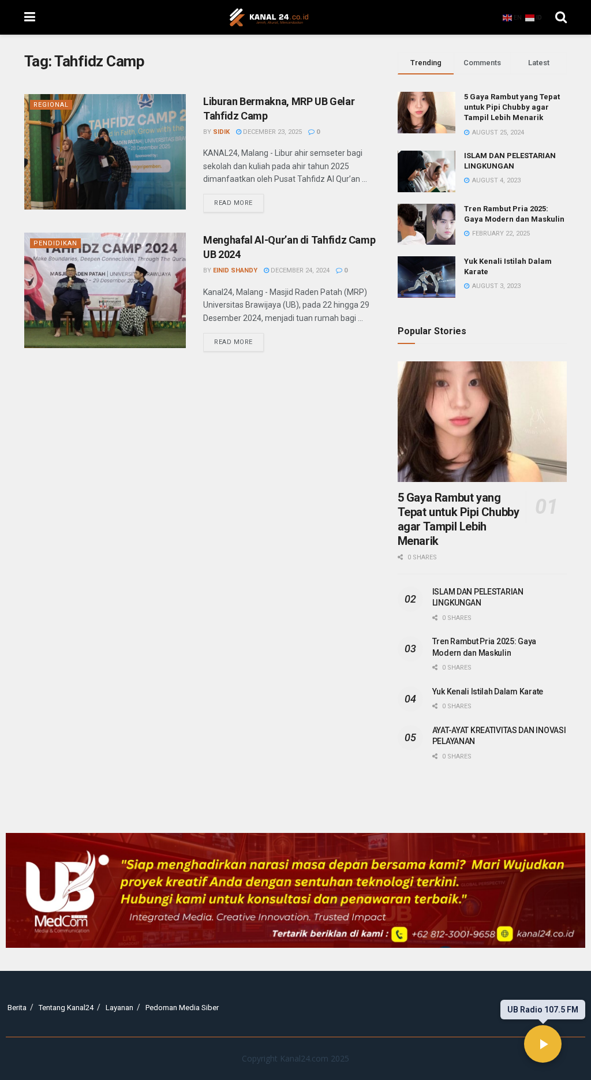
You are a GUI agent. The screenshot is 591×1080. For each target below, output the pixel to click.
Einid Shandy (235, 270)
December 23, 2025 (271, 132)
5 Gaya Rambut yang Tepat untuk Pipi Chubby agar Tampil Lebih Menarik (512, 107)
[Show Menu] (29, 17)
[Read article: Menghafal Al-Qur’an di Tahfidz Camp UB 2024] (105, 290)
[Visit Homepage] (269, 17)
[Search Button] (561, 17)
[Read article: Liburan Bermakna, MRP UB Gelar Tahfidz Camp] (105, 152)
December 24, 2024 (299, 270)
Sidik (221, 132)
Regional (51, 105)
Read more (239, 200)
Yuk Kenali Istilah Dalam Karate (487, 691)
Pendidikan (55, 243)
